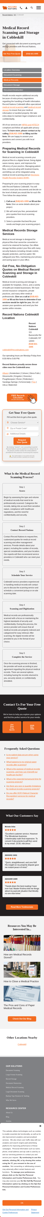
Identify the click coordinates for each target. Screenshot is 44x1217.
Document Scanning (12, 75)
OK (22, 1203)
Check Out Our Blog (22, 1019)
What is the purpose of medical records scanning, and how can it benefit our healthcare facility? (23, 772)
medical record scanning (13, 107)
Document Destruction (13, 90)
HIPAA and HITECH (30, 125)
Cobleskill (22, 1044)
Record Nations (7, 15)
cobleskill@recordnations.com (15, 350)
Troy (34, 382)
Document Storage (12, 85)
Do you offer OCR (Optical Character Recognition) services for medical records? (22, 796)
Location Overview (12, 70)
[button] (40, 1126)
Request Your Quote (22, 441)
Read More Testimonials (22, 907)
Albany (5, 373)
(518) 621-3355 (15, 134)
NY (15, 15)
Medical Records (11, 80)
